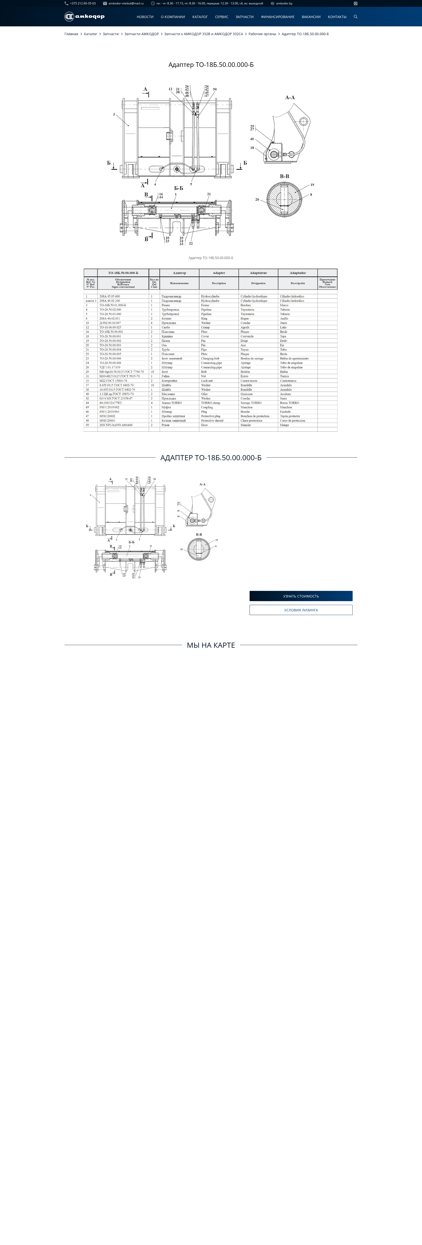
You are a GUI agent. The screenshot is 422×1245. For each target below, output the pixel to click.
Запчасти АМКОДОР (142, 33)
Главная (71, 33)
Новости (145, 16)
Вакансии (311, 16)
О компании (173, 16)
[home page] (84, 16)
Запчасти (245, 16)
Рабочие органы (262, 33)
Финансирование (278, 16)
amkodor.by (284, 3)
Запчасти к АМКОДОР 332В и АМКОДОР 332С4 (203, 33)
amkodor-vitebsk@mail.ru (126, 3)
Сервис (221, 16)
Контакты (337, 16)
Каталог (200, 16)
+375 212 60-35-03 (83, 3)
